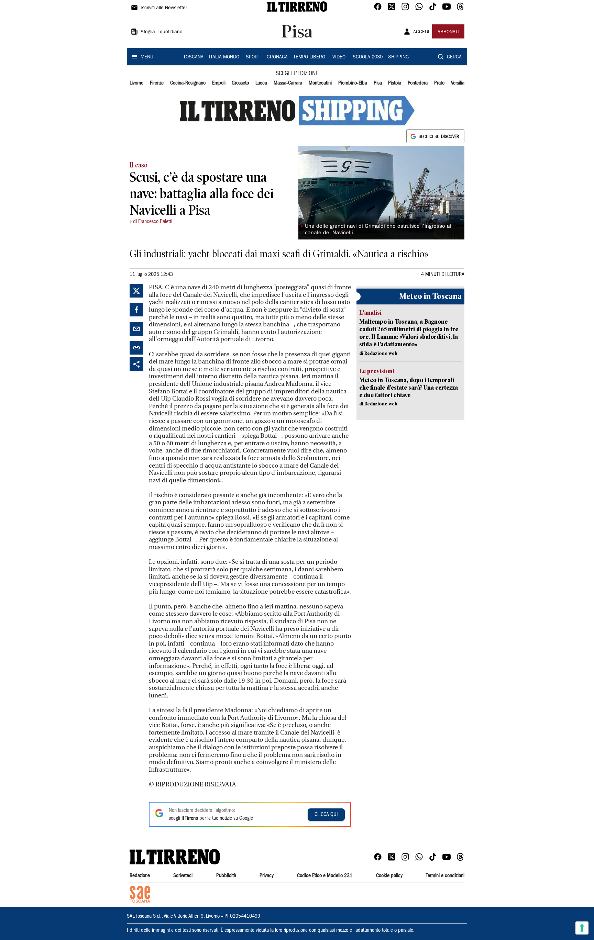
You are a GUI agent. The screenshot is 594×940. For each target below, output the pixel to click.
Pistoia (394, 83)
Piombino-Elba (352, 83)
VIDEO (338, 57)
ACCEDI (421, 32)
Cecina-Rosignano (188, 83)
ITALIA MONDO (224, 57)
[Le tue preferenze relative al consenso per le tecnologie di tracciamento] (581, 928)
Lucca (261, 83)
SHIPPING (398, 57)
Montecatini (320, 83)
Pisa (378, 83)
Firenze (157, 83)
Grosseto (240, 83)
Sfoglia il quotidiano (162, 32)
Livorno (136, 83)
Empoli (219, 83)
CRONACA (277, 57)
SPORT (253, 57)
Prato (439, 83)
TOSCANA (193, 57)
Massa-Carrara (288, 83)
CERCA (454, 57)
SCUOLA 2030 (368, 57)
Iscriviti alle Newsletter (164, 8)
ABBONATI (448, 32)
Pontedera (418, 83)
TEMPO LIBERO (309, 57)
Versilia (457, 83)
